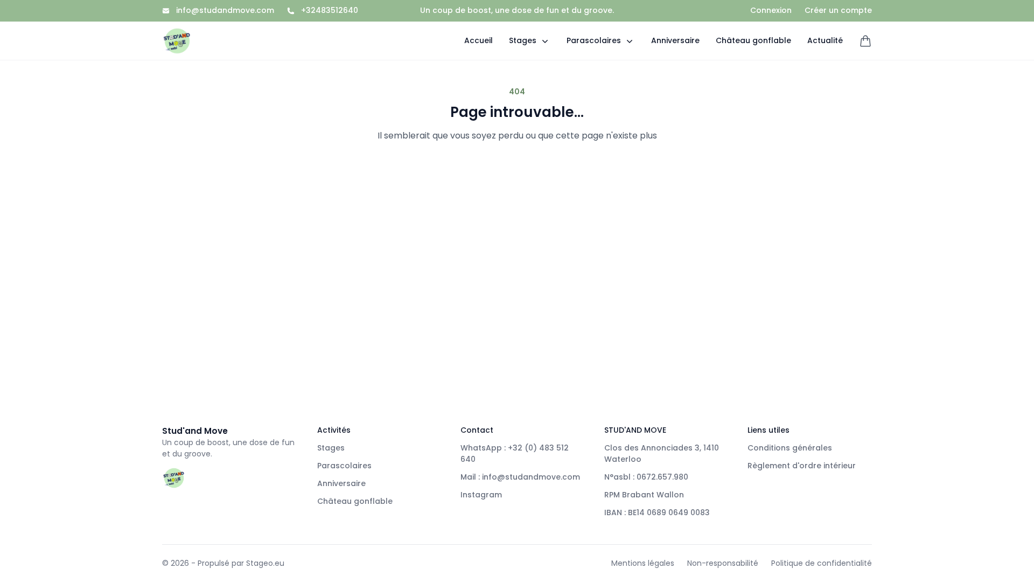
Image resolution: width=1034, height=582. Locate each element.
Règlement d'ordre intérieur (801, 465)
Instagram (481, 494)
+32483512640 (329, 11)
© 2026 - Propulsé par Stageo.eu (223, 563)
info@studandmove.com (225, 11)
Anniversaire (341, 483)
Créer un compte (838, 11)
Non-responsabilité (722, 563)
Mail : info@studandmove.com (520, 477)
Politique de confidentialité (821, 563)
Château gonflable (355, 501)
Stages (331, 447)
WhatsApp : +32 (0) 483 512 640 (514, 453)
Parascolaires (344, 465)
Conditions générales (789, 447)
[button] (530, 41)
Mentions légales (642, 563)
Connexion (771, 11)
